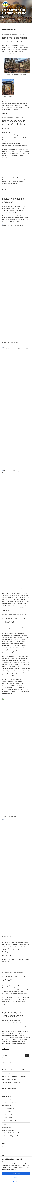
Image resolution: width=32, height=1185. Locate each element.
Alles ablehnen (16, 1181)
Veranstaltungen (8, 1120)
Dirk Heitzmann (19, 34)
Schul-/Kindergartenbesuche (12, 1117)
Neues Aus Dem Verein (10, 1133)
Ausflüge (6, 1111)
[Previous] (4, 168)
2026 (3, 1143)
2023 (3, 1152)
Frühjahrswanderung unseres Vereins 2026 (14, 1076)
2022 (3, 1156)
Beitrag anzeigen (7, 189)
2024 (3, 1149)
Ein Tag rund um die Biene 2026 (11, 1073)
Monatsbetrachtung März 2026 (10, 1079)
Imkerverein (5, 1105)
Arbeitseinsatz (8, 1108)
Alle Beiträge (5, 128)
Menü (16, 25)
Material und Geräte (9, 1102)
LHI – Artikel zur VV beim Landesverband (13, 967)
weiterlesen (5, 113)
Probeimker (7, 1114)
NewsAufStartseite (7, 1130)
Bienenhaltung (8, 1099)
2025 (3, 1146)
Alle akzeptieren (16, 1173)
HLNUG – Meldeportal (8, 963)
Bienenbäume (12, 593)
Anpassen (16, 1177)
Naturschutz (5, 1127)
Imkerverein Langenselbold (15, 13)
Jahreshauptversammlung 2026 (11, 1082)
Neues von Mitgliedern (10, 1136)
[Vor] (28, 168)
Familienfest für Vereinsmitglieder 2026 (13, 1070)
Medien (4, 1124)
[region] (16, 1171)
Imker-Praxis (5, 1096)
